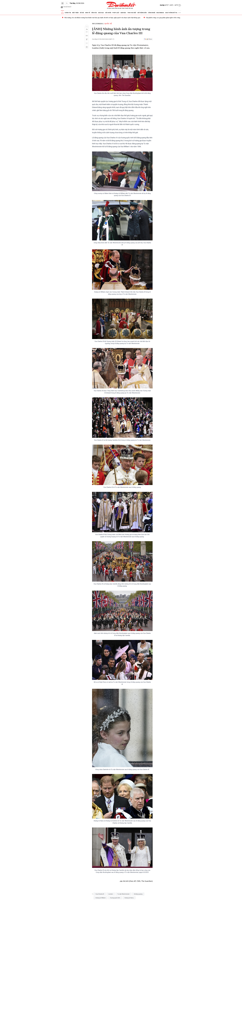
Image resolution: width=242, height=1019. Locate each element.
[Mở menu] (62, 3)
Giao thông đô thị (171, 12)
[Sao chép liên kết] (86, 43)
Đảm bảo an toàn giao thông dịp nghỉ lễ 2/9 (147, 18)
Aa (87, 29)
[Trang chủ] (62, 13)
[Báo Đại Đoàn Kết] (121, 5)
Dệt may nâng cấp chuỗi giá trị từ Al (116, 18)
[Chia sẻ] (240, 1016)
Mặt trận (75, 12)
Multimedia (160, 12)
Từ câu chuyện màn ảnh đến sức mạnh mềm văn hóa (81, 18)
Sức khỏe (108, 12)
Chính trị (68, 12)
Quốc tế (108, 24)
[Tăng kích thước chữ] (87, 32)
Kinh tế (87, 12)
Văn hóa (94, 12)
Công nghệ (151, 12)
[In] (87, 47)
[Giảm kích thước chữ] (87, 27)
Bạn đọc (123, 12)
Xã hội (82, 12)
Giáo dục (101, 12)
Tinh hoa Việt (131, 12)
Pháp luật (115, 12)
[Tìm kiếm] (66, 3)
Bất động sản (142, 12)
